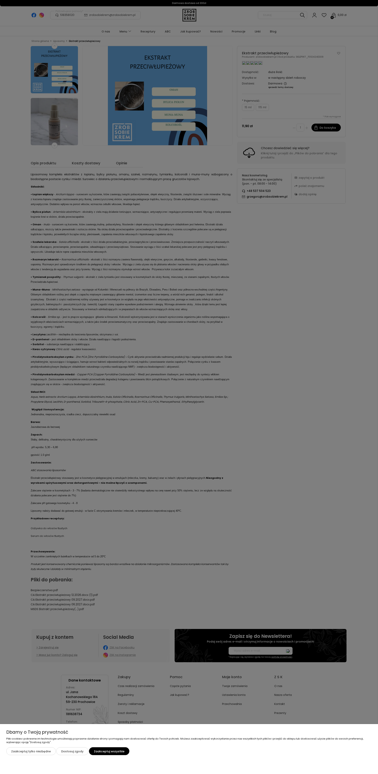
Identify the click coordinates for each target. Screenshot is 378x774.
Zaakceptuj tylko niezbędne (31, 751)
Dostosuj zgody (72, 751)
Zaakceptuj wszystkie (109, 751)
